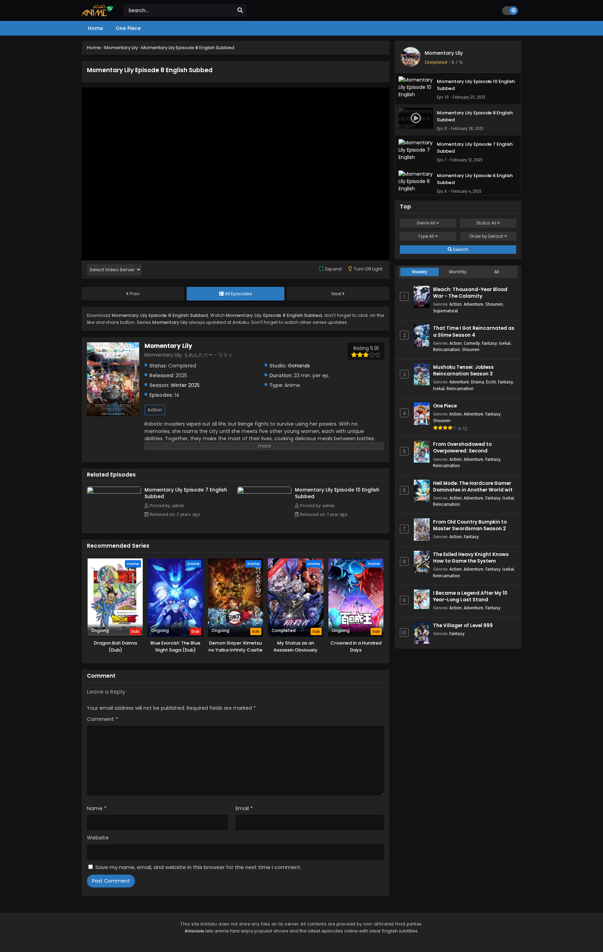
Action (155, 409)
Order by (486, 236)
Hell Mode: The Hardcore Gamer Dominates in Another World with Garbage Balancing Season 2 (474, 490)
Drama (477, 381)
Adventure (473, 304)
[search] (240, 10)
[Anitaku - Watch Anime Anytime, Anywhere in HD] (97, 14)
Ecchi (491, 381)
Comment (102, 719)
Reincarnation (446, 349)
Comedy (472, 343)
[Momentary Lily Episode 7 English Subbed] (114, 491)
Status (486, 223)
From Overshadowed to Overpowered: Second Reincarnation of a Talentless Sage (470, 454)
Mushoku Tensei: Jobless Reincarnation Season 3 (463, 370)
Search (460, 249)
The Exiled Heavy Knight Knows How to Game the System (471, 557)
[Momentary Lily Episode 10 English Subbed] (264, 491)
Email (244, 808)
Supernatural (445, 310)
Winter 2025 (185, 385)
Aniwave (194, 931)
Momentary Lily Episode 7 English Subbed (185, 493)
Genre (426, 223)
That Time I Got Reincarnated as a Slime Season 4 (473, 331)
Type (426, 236)
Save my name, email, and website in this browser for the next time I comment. (198, 867)
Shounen (494, 304)
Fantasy (489, 343)
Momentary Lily (444, 52)
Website (98, 837)
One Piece (445, 406)
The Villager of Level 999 (463, 625)
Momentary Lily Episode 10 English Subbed (337, 493)
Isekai (505, 343)
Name (96, 808)
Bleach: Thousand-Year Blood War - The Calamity (470, 292)
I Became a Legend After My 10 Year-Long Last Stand (470, 596)
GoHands (299, 365)
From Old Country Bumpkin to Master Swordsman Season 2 (470, 525)
